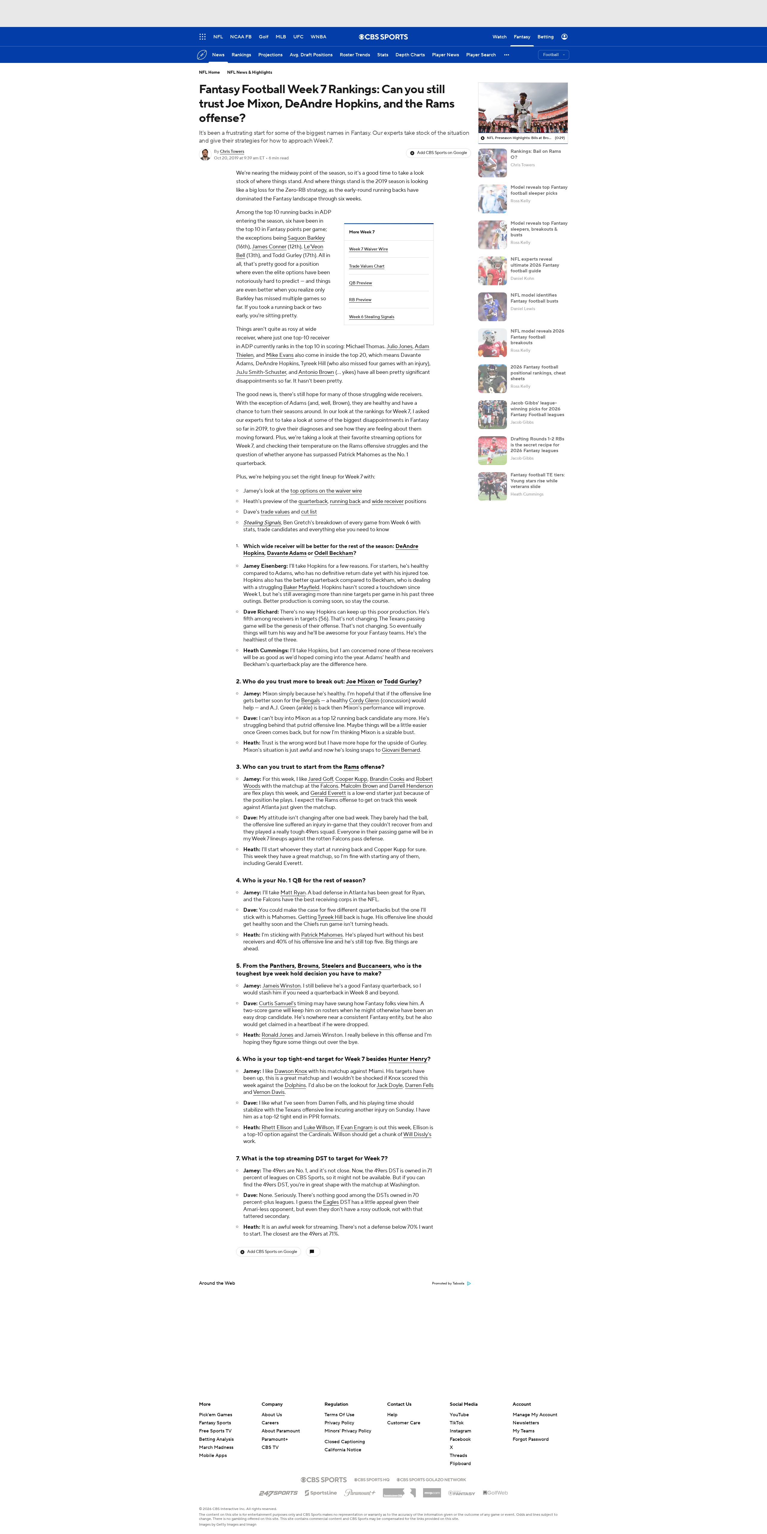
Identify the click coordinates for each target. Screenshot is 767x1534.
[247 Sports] (278, 1492)
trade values (275, 511)
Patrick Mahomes (322, 934)
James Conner (269, 246)
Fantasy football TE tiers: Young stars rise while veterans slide (538, 480)
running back (345, 501)
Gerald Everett (328, 793)
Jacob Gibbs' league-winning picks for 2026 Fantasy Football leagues (537, 408)
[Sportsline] (321, 1492)
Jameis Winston (281, 985)
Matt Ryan (293, 892)
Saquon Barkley (306, 238)
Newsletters (526, 1423)
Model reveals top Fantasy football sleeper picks (539, 190)
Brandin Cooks (387, 779)
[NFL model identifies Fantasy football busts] (492, 306)
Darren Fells (419, 1085)
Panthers (282, 966)
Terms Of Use (339, 1415)
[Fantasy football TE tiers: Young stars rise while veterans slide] (492, 486)
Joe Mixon (360, 682)
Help (392, 1415)
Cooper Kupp (351, 779)
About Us (272, 1415)
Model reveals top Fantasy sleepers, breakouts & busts (539, 229)
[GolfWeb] (495, 1493)
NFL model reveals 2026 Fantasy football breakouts (537, 336)
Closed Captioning (344, 1442)
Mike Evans (280, 355)
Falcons (329, 786)
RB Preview (360, 300)
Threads (458, 1455)
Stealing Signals (262, 522)
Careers (270, 1423)
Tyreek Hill (330, 917)
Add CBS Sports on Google (442, 152)
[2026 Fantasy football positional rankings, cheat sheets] (492, 378)
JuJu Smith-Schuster (261, 372)
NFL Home (209, 72)
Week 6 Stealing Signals (371, 317)
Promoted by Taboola (448, 1283)
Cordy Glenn (364, 700)
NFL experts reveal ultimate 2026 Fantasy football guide (535, 265)
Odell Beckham (333, 553)
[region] (523, 108)
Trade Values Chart (366, 266)
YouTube (459, 1415)
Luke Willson (319, 1127)
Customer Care (403, 1423)
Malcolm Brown (359, 786)
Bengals (310, 700)
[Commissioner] (399, 1491)
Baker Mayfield (301, 587)
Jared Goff (320, 779)
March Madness (216, 1447)
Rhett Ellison (277, 1127)
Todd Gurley (401, 682)
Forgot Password (531, 1439)
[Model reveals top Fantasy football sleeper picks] (492, 199)
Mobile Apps (213, 1455)
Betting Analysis (216, 1439)
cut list (309, 511)
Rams (351, 767)
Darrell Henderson (411, 786)
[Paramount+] (360, 1491)
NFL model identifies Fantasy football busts (534, 298)
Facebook (460, 1439)
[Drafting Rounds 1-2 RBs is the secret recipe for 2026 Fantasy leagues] (492, 450)
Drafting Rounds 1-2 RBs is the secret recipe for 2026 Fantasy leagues (537, 444)
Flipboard (460, 1464)
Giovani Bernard (401, 750)
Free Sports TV (215, 1431)
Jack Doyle (390, 1085)
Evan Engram (357, 1127)
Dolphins (295, 1085)
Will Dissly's (417, 1134)
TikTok (456, 1423)
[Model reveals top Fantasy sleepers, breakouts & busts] (492, 235)
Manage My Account (535, 1415)
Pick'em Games (215, 1415)
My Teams (524, 1431)
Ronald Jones (277, 1035)
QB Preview (360, 283)
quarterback (312, 501)
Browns (308, 966)
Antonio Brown (316, 372)
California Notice (342, 1450)
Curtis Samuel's (277, 1003)
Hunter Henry (407, 1059)
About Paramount (281, 1431)
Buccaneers (373, 966)
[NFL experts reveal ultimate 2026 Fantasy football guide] (492, 270)
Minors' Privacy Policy (347, 1431)
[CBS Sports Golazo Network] (431, 1479)
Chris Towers (232, 151)
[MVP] (432, 1491)
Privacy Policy (339, 1423)
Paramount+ (275, 1439)
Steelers (332, 966)
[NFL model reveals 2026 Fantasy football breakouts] (492, 342)
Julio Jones (399, 346)
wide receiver (388, 501)
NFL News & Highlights (249, 72)
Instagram (460, 1431)
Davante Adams (287, 553)
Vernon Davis (269, 1092)
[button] (506, 54)
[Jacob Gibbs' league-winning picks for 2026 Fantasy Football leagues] (492, 414)
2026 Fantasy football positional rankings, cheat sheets (538, 372)
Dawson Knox (290, 1071)
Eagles (331, 1202)
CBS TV (270, 1447)
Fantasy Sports (215, 1423)
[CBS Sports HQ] (371, 1479)
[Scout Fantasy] (462, 1493)
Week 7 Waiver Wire (368, 249)
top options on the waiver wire (326, 490)
